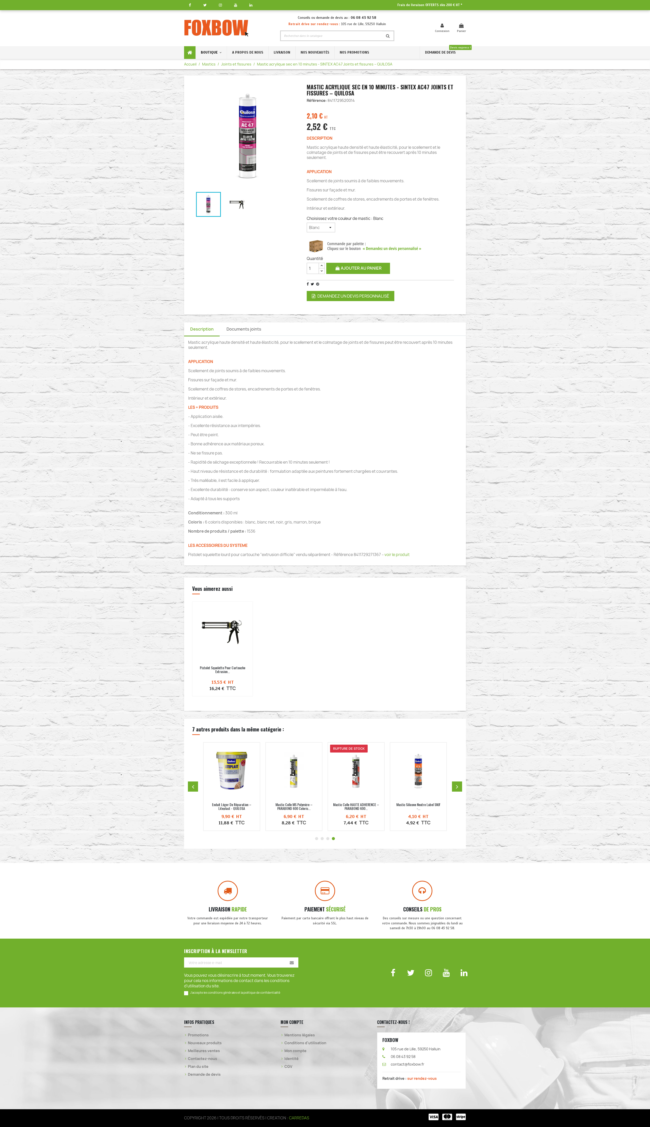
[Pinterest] (317, 284)
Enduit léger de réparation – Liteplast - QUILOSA (418, 806)
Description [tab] (202, 329)
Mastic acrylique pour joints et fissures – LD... (356, 806)
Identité (291, 1058)
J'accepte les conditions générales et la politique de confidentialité (235, 992)
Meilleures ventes (204, 1050)
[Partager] (308, 284)
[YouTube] (235, 5)
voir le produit (397, 554)
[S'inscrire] (292, 962)
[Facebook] (190, 5)
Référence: (317, 100)
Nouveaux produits (205, 1042)
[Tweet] (312, 284)
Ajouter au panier (361, 268)
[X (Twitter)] (205, 5)
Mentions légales (299, 1035)
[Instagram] (220, 5)
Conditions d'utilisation (305, 1042)
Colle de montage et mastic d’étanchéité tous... (232, 806)
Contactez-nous (202, 1058)
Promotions (198, 1035)
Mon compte (295, 1050)
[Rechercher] (388, 36)
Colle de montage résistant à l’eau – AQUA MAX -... (294, 806)
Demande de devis (204, 1074)
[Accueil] (189, 52)
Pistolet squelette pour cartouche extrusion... (222, 669)
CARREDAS (299, 1118)
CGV (288, 1066)
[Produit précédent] (193, 786)
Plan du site (198, 1066)
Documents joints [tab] (243, 329)
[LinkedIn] (250, 5)
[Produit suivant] (457, 786)
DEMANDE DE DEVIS (440, 52)
